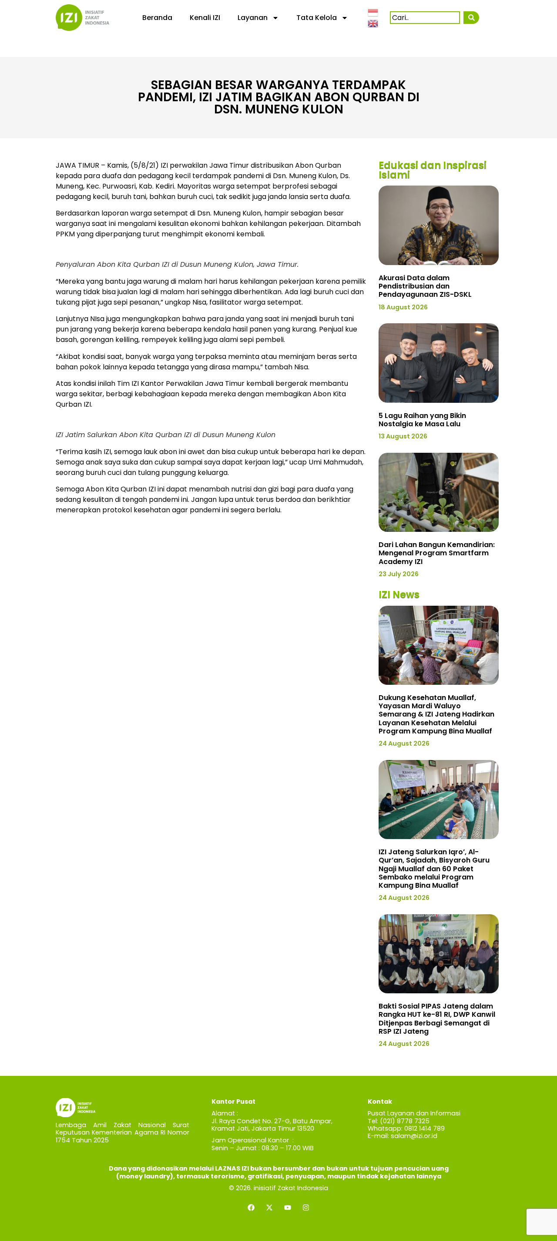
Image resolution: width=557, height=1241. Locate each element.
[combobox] (425, 17)
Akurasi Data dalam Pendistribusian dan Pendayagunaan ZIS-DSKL (425, 286)
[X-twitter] (269, 1207)
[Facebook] (251, 1207)
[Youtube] (288, 1207)
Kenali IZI (205, 18)
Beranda (157, 18)
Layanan (253, 18)
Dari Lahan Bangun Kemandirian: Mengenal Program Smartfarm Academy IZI (437, 553)
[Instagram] (306, 1207)
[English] (373, 23)
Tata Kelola (316, 18)
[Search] (471, 17)
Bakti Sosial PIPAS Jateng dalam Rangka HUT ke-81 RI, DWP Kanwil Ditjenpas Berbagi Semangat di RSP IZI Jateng (437, 1018)
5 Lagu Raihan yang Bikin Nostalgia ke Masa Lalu (422, 420)
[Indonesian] (373, 11)
